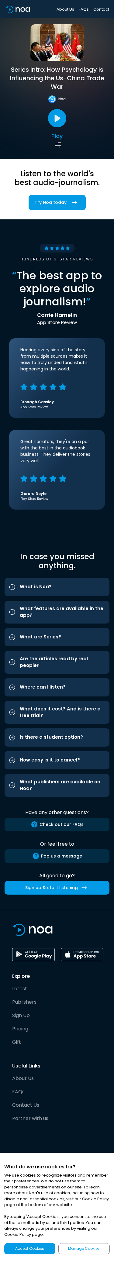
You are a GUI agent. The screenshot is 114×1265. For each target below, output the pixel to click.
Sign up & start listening (51, 888)
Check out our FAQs (62, 824)
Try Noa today (51, 202)
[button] (57, 587)
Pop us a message (61, 856)
